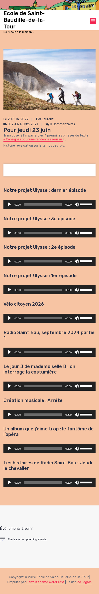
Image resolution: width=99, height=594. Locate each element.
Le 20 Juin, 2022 (16, 119)
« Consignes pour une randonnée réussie (33, 139)
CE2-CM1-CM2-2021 (23, 124)
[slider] (86, 204)
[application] (49, 204)
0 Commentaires (62, 124)
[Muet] (76, 204)
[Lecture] (9, 204)
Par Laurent (45, 119)
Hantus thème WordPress (45, 582)
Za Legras (84, 582)
